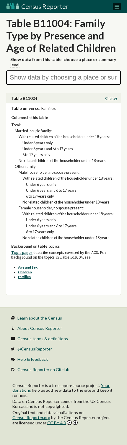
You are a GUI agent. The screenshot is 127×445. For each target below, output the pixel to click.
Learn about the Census (39, 317)
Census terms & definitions (42, 338)
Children (25, 272)
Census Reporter (44, 6)
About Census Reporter (39, 328)
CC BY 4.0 (56, 422)
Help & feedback (32, 359)
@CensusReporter (34, 348)
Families (24, 277)
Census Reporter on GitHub (43, 369)
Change (111, 98)
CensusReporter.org (31, 417)
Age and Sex (28, 267)
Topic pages (21, 253)
